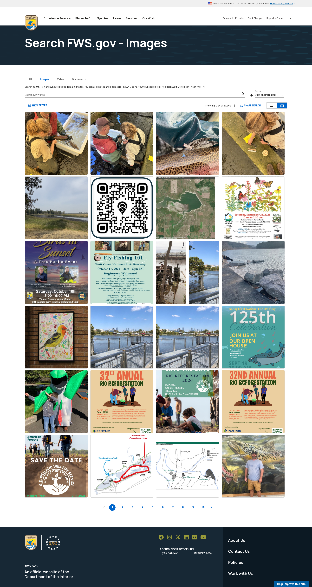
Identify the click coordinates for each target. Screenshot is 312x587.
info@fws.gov (203, 553)
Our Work (148, 18)
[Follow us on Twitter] (179, 537)
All (30, 79)
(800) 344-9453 (170, 553)
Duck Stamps (255, 18)
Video (60, 79)
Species (102, 18)
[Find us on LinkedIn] (187, 537)
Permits (239, 18)
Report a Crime (274, 18)
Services (131, 18)
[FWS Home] (31, 23)
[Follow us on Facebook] (162, 537)
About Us (236, 540)
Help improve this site (291, 584)
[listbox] (269, 94)
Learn (117, 18)
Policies (235, 562)
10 (203, 507)
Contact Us (239, 551)
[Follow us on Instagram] (170, 537)
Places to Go (83, 18)
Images (44, 79)
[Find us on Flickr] (195, 537)
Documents (79, 79)
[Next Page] (211, 507)
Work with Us (240, 573)
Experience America (57, 18)
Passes (227, 18)
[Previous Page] (104, 507)
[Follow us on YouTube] (204, 537)
